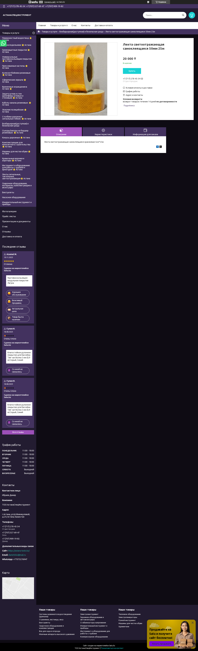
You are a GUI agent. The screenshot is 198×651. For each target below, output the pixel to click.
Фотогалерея (9, 211)
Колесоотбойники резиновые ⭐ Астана (16, 74)
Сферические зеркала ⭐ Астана (14, 81)
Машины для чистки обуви (130, 623)
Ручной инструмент (127, 620)
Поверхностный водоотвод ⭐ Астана (17, 39)
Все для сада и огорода (49, 631)
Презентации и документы (16, 221)
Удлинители (124, 626)
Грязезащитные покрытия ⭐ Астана (16, 51)
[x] (160, 147)
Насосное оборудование (14, 197)
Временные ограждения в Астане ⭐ (14, 88)
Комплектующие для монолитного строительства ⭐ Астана (16, 144)
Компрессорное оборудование (94, 637)
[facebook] (157, 147)
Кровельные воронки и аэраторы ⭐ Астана (13, 159)
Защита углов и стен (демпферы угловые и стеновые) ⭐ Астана (12, 96)
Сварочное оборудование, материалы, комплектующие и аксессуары (17, 185)
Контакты (85, 25)
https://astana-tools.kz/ (19, 551)
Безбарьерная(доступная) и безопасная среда (81, 31)
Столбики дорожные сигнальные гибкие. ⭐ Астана (16, 118)
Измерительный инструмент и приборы (17, 203)
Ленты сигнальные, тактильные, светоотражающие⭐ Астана (16, 176)
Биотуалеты (8, 192)
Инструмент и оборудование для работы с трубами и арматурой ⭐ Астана (16, 167)
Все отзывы (18, 432)
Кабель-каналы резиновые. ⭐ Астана (16, 104)
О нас (74, 25)
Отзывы (6, 231)
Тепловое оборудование (130, 614)
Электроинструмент (89, 614)
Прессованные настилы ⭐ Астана (15, 67)
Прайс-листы (9, 216)
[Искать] (183, 15)
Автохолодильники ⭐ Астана (16, 45)
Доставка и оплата (104, 25)
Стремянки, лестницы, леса (51, 619)
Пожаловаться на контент (112, 648)
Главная (42, 25)
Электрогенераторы (128, 617)
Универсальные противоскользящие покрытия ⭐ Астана (17, 59)
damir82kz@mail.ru (17, 555)
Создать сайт (50, 2)
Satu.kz (112, 646)
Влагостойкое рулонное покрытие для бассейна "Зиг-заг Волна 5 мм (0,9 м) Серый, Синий (19, 356)
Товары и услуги (58, 25)
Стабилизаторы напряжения (93, 623)
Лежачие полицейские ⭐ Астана (14, 111)
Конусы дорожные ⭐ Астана (16, 137)
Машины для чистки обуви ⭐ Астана (16, 152)
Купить (132, 71)
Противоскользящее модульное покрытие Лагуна (18, 280)
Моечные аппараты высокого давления (57, 634)
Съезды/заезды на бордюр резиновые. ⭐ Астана (15, 131)
